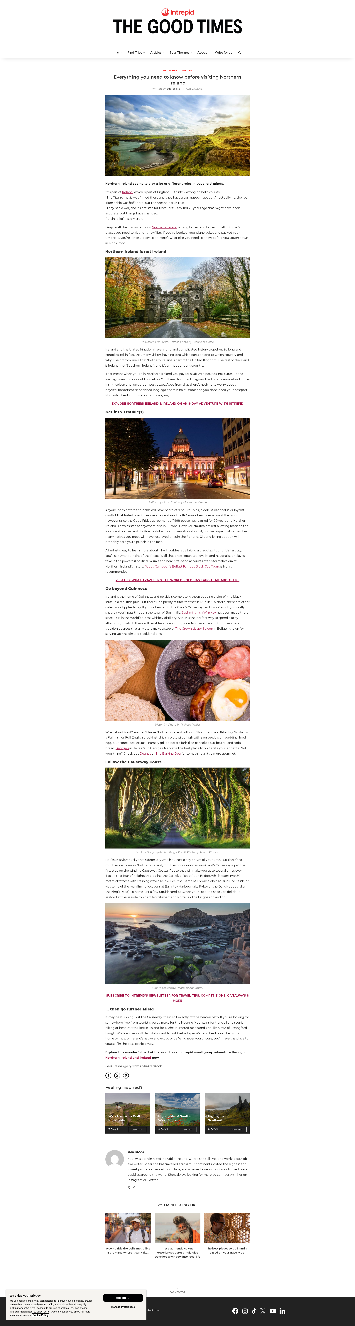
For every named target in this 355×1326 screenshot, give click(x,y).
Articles (156, 52)
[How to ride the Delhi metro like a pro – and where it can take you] (128, 1228)
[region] (76, 1305)
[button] (110, 1238)
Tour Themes (180, 52)
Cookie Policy (40, 1315)
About (202, 52)
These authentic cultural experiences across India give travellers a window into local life (177, 1252)
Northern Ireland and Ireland (128, 1057)
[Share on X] (117, 1075)
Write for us (223, 52)
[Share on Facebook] (108, 1075)
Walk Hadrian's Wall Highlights (124, 1118)
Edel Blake (173, 88)
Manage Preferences (123, 1306)
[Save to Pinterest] (126, 1075)
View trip (137, 1129)
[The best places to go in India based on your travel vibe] (227, 1228)
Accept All (123, 1297)
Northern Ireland (164, 227)
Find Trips (135, 52)
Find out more (151, 1310)
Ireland (127, 192)
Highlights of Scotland (218, 1118)
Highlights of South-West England (174, 1118)
